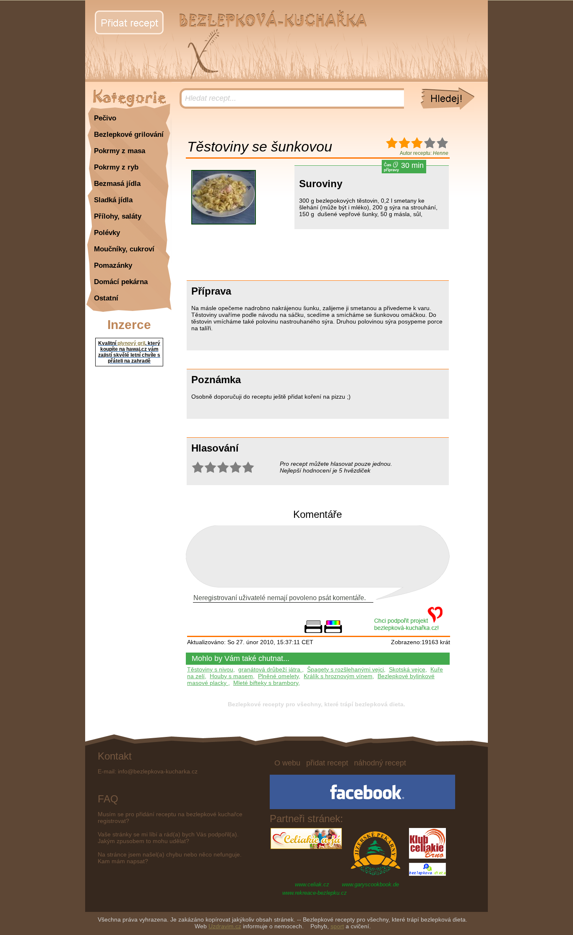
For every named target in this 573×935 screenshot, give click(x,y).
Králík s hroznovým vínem (338, 676)
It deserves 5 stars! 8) (248, 467)
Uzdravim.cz (224, 926)
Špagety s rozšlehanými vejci (345, 669)
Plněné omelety (278, 676)
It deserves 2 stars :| (210, 467)
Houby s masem (231, 676)
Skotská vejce (407, 669)
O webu (287, 763)
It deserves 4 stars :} (235, 467)
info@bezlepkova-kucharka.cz (158, 771)
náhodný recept (380, 763)
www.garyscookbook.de (370, 884)
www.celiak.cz (312, 884)
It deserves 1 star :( (197, 467)
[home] (272, 25)
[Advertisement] (228, 255)
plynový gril (131, 343)
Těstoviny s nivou (210, 669)
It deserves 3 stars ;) (222, 467)
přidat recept (327, 763)
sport (337, 926)
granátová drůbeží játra (270, 669)
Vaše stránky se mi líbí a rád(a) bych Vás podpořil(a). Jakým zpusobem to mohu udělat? (168, 837)
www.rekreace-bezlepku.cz (314, 893)
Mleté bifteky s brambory (265, 682)
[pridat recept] (129, 22)
